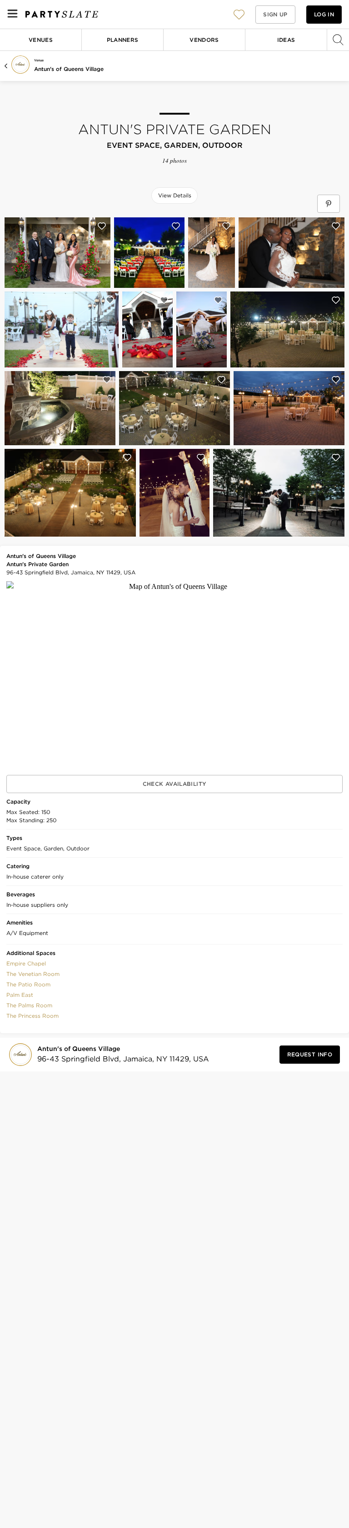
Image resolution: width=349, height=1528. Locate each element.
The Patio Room (28, 984)
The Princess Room (32, 1015)
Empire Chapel (26, 963)
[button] (239, 14)
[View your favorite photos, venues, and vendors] (239, 14)
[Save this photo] (102, 226)
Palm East (19, 994)
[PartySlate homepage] (61, 14)
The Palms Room (29, 1005)
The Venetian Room (33, 973)
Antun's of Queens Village (69, 68)
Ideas (286, 39)
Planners (123, 39)
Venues (41, 39)
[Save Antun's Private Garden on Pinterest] (328, 204)
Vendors (204, 39)
